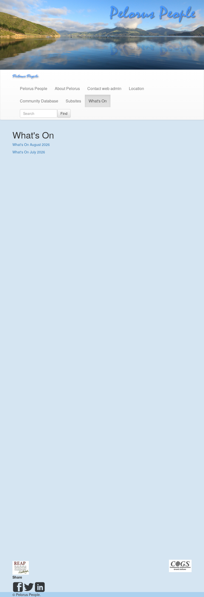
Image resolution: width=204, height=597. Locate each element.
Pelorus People (25, 76)
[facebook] (18, 587)
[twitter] (29, 587)
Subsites (73, 101)
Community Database (39, 101)
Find (63, 113)
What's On (98, 101)
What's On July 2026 (28, 151)
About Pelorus (67, 88)
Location (136, 88)
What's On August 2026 (31, 144)
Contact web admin (104, 88)
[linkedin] (40, 587)
